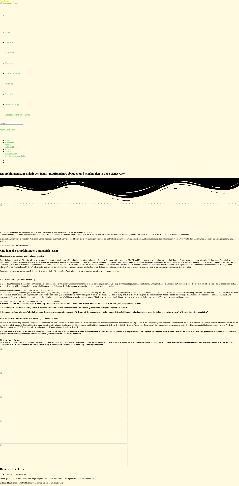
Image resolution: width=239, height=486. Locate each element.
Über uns (8, 140)
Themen (8, 145)
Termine (8, 149)
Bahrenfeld (9, 142)
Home (7, 138)
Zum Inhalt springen (8, 1)
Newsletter (9, 151)
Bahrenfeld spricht (12, 147)
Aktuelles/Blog (11, 154)
